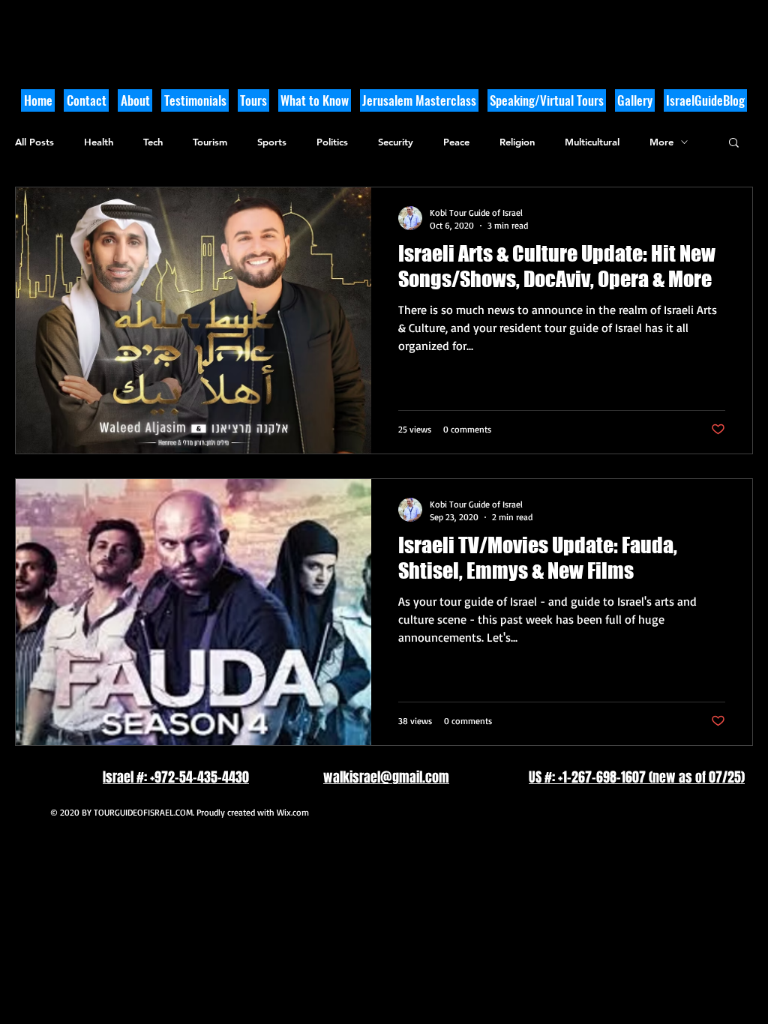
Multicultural (592, 142)
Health (98, 142)
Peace (456, 142)
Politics (332, 142)
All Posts (34, 142)
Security (395, 142)
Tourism (210, 142)
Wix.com (293, 812)
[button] (314, 100)
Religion (517, 142)
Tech (153, 142)
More (662, 142)
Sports (271, 142)
